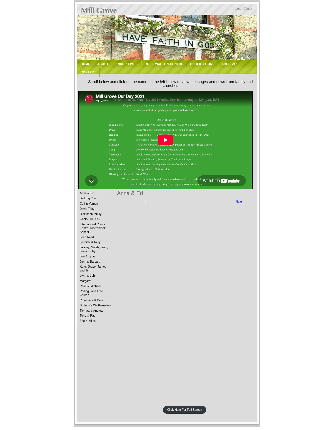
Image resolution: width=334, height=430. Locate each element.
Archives (230, 64)
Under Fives (126, 64)
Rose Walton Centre (164, 64)
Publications (202, 64)
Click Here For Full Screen (184, 409)
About (103, 64)
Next (239, 201)
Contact (248, 8)
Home (237, 8)
